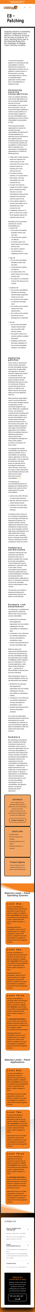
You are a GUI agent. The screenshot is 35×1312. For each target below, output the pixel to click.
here (27, 1267)
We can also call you (16, 1297)
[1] (18, 478)
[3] (12, 668)
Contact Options (17, 820)
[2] (20, 478)
